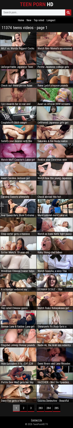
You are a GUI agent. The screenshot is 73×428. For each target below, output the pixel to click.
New (28, 20)
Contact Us (36, 420)
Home (21, 20)
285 (56, 408)
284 (49, 408)
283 (41, 408)
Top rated (39, 20)
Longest (51, 20)
